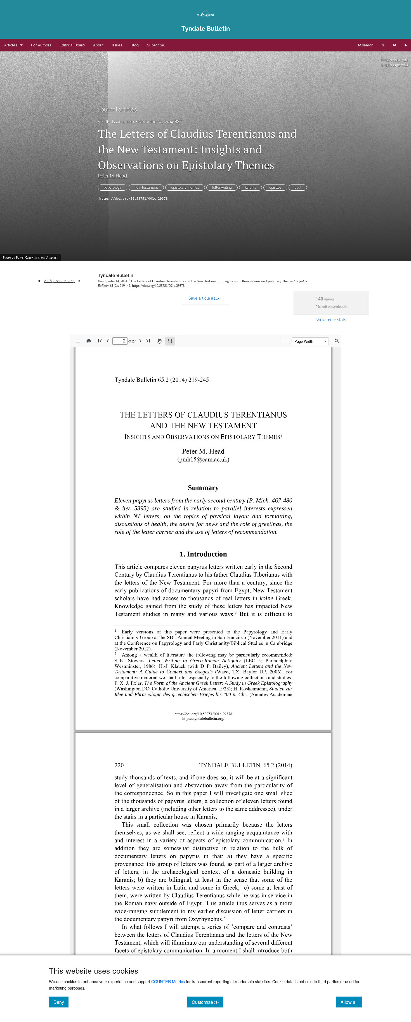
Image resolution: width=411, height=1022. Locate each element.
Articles (10, 45)
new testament (146, 188)
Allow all (351, 1002)
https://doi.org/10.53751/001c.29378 (133, 198)
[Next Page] (140, 340)
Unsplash (52, 257)
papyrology (112, 188)
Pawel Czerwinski (28, 257)
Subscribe (155, 45)
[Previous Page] (107, 340)
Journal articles (117, 109)
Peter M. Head (112, 176)
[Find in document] (337, 341)
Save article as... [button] (204, 298)
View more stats (331, 319)
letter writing (222, 188)
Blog (135, 45)
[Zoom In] (289, 340)
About (98, 45)
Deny (60, 1002)
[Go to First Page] (99, 340)
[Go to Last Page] (148, 340)
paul (297, 188)
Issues (117, 45)
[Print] (89, 341)
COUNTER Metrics (168, 981)
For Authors (41, 45)
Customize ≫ (207, 1002)
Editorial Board (72, 45)
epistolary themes (185, 188)
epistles (275, 188)
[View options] (78, 341)
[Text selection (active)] (170, 341)
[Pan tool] (159, 341)
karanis (250, 188)
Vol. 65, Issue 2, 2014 (116, 121)
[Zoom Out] (283, 340)
